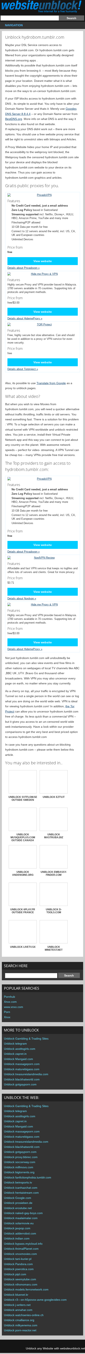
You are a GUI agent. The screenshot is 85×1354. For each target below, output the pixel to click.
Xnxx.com (10, 1001)
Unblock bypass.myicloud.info (23, 1243)
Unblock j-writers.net (17, 1305)
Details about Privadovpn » (23, 267)
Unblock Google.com (17, 1198)
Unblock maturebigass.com (21, 1069)
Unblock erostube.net (18, 1208)
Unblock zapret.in (15, 1053)
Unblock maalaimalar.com (21, 1218)
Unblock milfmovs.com (18, 1167)
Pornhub (9, 996)
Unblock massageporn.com (22, 1064)
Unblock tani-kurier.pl (17, 1259)
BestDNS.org (13, 119)
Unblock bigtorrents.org (19, 1172)
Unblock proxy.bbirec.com (21, 1157)
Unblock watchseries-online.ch (24, 1315)
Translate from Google (51, 383)
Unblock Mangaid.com (18, 1059)
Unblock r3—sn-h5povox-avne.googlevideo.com (35, 1299)
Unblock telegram (15, 1043)
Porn (7, 1012)
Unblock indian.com (17, 1238)
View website (42, 261)
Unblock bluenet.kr (16, 1294)
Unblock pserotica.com (19, 1269)
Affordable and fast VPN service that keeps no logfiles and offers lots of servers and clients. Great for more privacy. (42, 567)
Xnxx (7, 1017)
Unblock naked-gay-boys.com (23, 1213)
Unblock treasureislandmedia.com (26, 1074)
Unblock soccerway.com (19, 1162)
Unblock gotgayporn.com (20, 1084)
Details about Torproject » (22, 369)
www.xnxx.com (13, 1007)
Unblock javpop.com (17, 1228)
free (15, 350)
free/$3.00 (15, 300)
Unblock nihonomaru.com (20, 1284)
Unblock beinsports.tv (18, 1182)
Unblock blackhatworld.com (22, 1079)
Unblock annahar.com (18, 1310)
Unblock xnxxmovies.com (20, 1254)
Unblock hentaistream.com (21, 1192)
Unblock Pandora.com (18, 1264)
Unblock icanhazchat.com (20, 1187)
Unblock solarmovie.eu (19, 1223)
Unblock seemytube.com (20, 1279)
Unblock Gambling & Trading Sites (26, 1038)
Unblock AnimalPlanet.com (21, 1248)
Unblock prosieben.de (18, 1203)
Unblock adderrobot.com (20, 1233)
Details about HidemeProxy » (24, 318)
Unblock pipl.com (15, 1274)
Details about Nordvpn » (21, 598)
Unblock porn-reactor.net (20, 1330)
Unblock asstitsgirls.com (19, 1048)
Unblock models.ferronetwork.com (26, 1289)
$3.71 (15, 580)
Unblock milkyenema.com (20, 1325)
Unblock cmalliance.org (19, 1320)
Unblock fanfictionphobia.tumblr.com (27, 1177)
